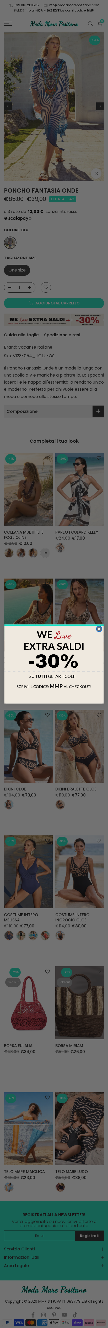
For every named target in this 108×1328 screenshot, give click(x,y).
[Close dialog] (99, 629)
